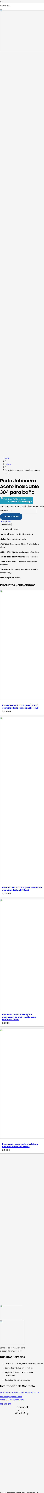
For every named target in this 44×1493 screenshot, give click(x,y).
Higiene (8, 464)
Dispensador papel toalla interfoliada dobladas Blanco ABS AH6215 (20, 1145)
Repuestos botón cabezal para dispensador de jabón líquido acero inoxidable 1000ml (19, 1017)
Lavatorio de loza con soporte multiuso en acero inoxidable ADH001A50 (22, 888)
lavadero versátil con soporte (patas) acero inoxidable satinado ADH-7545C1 (20, 706)
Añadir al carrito (11, 517)
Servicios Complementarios (17, 1380)
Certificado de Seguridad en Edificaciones (24, 1363)
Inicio (7, 458)
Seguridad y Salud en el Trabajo (19, 1368)
